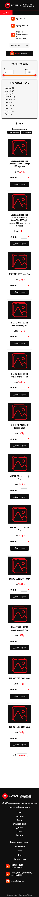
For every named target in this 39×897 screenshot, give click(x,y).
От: (5, 69)
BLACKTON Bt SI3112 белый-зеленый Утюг (19, 628)
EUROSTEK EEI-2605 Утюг (19, 678)
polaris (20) (10, 88)
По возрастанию (14, 132)
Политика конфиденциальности (19, 807)
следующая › (22, 755)
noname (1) (10, 105)
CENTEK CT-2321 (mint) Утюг (19, 477)
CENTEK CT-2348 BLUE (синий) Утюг (19, 426)
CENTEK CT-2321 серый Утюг (19, 529)
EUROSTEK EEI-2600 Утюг (19, 726)
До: (26, 69)
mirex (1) (9, 103)
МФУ (20, 850)
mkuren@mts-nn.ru (17, 881)
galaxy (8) (9, 94)
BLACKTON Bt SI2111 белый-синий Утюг (19, 324)
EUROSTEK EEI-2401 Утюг (19, 578)
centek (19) (10, 91)
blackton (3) (10, 100)
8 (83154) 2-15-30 (21, 18)
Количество (13, 177)
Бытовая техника (20, 859)
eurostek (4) (10, 97)
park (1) (9, 108)
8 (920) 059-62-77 (22, 25)
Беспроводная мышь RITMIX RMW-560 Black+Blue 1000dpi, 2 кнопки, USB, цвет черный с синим (19, 220)
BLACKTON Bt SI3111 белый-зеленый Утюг (19, 375)
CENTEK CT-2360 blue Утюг (19, 274)
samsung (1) (10, 111)
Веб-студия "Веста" (25, 895)
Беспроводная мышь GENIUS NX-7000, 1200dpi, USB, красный (19, 163)
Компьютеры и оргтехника (19, 842)
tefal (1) (9, 114)
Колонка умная (20, 846)
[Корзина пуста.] (18, 53)
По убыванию (27, 132)
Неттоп (20, 855)
